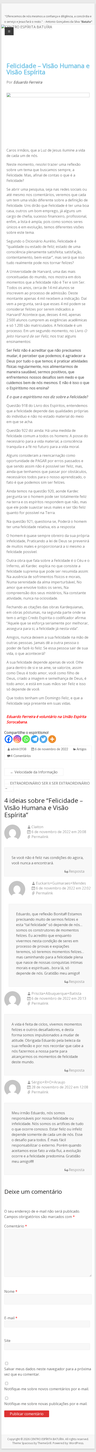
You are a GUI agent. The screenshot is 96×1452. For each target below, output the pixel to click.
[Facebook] (9, 739)
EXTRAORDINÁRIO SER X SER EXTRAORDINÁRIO (47, 785)
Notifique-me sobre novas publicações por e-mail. (45, 1403)
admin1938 (18, 749)
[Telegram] (35, 739)
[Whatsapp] (26, 739)
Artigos (81, 749)
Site (7, 1340)
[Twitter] (43, 739)
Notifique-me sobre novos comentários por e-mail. (46, 1388)
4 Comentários (21, 756)
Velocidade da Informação (34, 772)
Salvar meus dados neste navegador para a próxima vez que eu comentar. (47, 1371)
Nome (10, 1291)
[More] (52, 739)
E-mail (10, 1317)
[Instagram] (17, 739)
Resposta (76, 871)
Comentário (15, 1226)
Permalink (39, 836)
